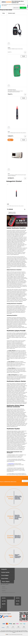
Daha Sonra (16, 7)
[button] (7, 184)
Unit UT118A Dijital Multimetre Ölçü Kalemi (17, 132)
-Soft (6, 634)
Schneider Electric (12, 89)
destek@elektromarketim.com (8, 592)
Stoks (9, 47)
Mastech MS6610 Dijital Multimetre (15, 48)
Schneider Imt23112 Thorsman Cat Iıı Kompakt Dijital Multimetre (15, 91)
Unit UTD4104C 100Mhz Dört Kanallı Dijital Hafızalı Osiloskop (17, 175)
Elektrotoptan (11, 463)
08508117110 (4, 588)
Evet (23, 7)
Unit (9, 131)
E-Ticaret (10, 634)
